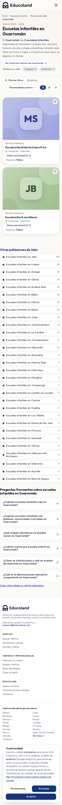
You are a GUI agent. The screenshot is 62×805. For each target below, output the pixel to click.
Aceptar (31, 796)
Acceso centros (11, 664)
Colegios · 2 (30, 69)
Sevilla (6, 722)
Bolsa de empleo (11, 668)
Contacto (8, 694)
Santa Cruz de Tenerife (43, 732)
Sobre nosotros (11, 686)
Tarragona (7, 739)
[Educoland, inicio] (17, 5)
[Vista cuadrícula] (43, 87)
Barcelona (7, 716)
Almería (36, 729)
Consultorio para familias (16, 690)
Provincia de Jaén (38, 16)
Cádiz (35, 713)
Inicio (5, 16)
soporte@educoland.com (16, 625)
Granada (7, 736)
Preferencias (18, 788)
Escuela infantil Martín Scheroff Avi (25, 147)
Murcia (6, 732)
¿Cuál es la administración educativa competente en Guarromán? (25, 576)
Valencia (6, 719)
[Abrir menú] (56, 5)
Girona (36, 716)
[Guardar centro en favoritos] (55, 101)
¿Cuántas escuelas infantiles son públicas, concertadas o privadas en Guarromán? (25, 518)
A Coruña (37, 726)
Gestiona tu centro (13, 660)
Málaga (6, 726)
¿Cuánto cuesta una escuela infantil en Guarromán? (26, 548)
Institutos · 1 (48, 69)
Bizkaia (36, 719)
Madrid (6, 713)
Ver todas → (39, 736)
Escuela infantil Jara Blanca (21, 217)
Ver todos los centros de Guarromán (26, 63)
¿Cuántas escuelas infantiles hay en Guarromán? (24, 503)
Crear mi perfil (10, 672)
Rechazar (44, 788)
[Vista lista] (49, 87)
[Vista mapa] (56, 87)
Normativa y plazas (13, 643)
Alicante (6, 729)
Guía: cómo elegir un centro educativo (22, 585)
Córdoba (37, 722)
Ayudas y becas (11, 647)
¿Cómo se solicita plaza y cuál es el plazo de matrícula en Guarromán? (28, 562)
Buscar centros (11, 638)
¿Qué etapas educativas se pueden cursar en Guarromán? (24, 534)
